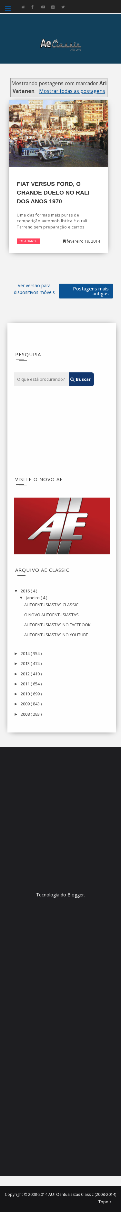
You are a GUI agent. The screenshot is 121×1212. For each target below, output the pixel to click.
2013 (26, 663)
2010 (26, 694)
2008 (26, 714)
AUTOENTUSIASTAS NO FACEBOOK (57, 625)
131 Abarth (28, 241)
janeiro (33, 598)
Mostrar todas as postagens (72, 91)
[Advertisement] (54, 431)
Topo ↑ (104, 1202)
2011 (26, 684)
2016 (26, 591)
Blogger (75, 895)
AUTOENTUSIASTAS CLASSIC (51, 605)
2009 (26, 704)
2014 (26, 653)
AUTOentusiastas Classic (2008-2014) (82, 1194)
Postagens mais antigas (91, 291)
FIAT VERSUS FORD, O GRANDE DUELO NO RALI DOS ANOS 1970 (53, 193)
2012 (26, 674)
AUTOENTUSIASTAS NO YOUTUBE (56, 635)
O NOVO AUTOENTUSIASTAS (51, 615)
